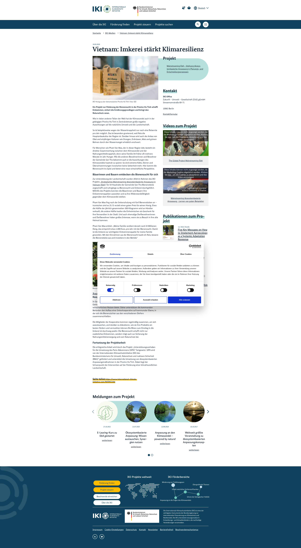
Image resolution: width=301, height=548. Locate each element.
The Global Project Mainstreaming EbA (186, 160)
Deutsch (201, 8)
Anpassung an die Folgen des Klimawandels (175, 500)
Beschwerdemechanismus (186, 529)
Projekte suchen (164, 24)
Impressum (98, 529)
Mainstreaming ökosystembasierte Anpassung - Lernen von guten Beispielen (185, 199)
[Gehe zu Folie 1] (149, 455)
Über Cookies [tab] (186, 254)
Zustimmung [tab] (115, 254)
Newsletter (153, 529)
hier (169, 137)
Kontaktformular (170, 114)
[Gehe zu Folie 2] (152, 455)
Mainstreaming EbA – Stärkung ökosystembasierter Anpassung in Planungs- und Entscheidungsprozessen (185, 69)
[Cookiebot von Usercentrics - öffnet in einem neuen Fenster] (190, 246)
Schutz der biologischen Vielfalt (198, 497)
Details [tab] (150, 254)
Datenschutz (131, 529)
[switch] (137, 290)
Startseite (97, 33)
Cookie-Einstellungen (114, 529)
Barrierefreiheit (166, 529)
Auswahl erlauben (150, 300)
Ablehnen (116, 300)
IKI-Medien (110, 33)
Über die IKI (99, 24)
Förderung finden (120, 24)
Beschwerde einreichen (107, 496)
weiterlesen (107, 440)
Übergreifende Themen (201, 484)
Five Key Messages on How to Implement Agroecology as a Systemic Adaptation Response (192, 234)
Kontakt (142, 529)
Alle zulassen (184, 300)
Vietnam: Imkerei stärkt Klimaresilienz (136, 33)
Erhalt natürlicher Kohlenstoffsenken (185, 489)
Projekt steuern (142, 24)
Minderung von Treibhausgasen (173, 482)
